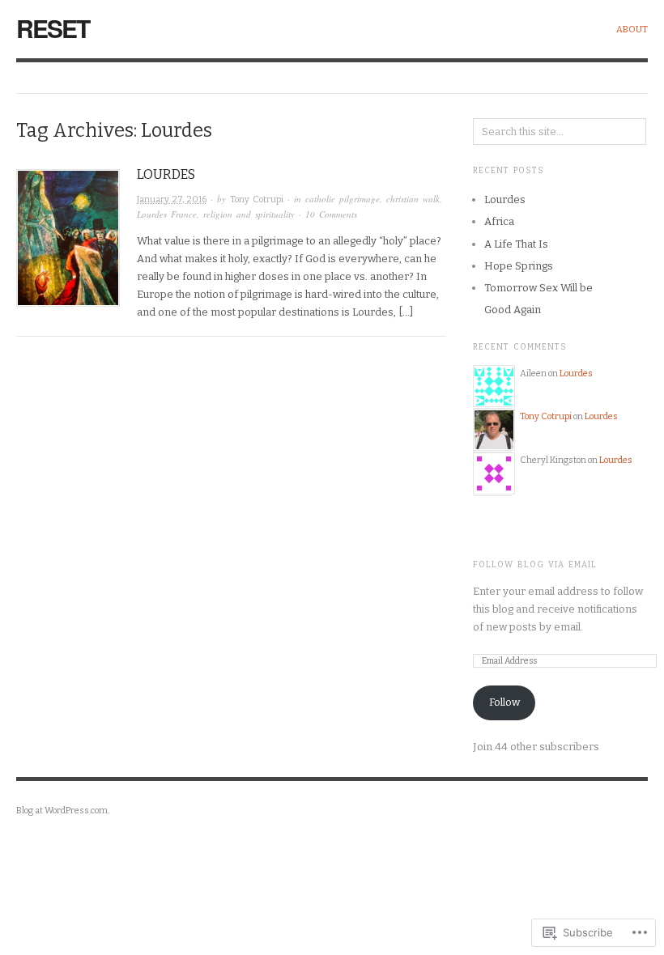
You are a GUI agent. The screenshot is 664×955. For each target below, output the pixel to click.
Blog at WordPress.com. (62, 810)
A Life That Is (516, 244)
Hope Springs (518, 266)
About (632, 29)
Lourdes (166, 174)
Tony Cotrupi (256, 199)
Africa (499, 221)
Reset (52, 28)
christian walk (413, 199)
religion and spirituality (249, 214)
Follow (504, 702)
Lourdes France (167, 214)
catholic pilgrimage (342, 199)
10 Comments (331, 214)
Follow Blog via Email (535, 565)
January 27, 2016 (171, 199)
